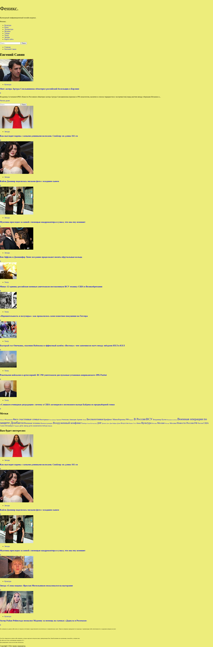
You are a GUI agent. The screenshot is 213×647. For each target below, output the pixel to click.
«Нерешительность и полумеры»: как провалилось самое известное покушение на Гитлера (44, 316)
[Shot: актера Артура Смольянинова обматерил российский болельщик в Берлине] (16, 81)
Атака (84, 419)
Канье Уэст (132, 423)
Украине (16, 426)
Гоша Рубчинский (92, 423)
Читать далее (5, 101)
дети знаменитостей (37, 426)
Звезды (7, 37)
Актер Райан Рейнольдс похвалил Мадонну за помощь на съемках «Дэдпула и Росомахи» (43, 620)
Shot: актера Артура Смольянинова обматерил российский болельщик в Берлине (39, 89)
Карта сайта (8, 39)
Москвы (173, 423)
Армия (79, 419)
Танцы (7, 33)
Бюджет (131, 419)
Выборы (84, 423)
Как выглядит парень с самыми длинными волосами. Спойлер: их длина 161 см (39, 136)
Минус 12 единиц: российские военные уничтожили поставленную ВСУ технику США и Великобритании (51, 286)
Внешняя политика (172, 419)
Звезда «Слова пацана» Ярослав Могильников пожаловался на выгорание (36, 585)
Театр (6, 35)
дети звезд (23, 426)
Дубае (118, 423)
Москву (167, 423)
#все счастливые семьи (26, 419)
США (206, 423)
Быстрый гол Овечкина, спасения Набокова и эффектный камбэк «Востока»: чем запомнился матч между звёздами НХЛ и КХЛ (62, 345)
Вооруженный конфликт (67, 422)
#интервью (44, 419)
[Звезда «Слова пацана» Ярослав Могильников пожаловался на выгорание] (16, 577)
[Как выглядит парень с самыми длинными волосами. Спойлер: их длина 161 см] (16, 128)
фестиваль (48, 426)
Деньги (104, 423)
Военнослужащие (46, 423)
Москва (154, 423)
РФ (195, 423)
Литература (8, 29)
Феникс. (9, 8)
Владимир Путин (160, 419)
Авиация (72, 419)
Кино (6, 27)
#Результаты (9, 419)
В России (140, 419)
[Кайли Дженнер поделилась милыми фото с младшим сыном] (16, 173)
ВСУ (149, 419)
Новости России (185, 423)
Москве (161, 423)
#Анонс (2, 419)
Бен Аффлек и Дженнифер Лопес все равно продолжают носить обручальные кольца (41, 257)
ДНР (99, 423)
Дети (108, 423)
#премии (58, 419)
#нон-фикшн (52, 419)
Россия (200, 423)
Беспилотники (95, 419)
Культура (7, 25)
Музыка (7, 31)
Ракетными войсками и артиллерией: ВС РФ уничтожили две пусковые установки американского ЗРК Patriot (53, 375)
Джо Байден (113, 423)
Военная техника (32, 423)
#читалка (65, 419)
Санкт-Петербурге (7, 426)
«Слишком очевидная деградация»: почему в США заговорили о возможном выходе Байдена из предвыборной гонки (57, 404)
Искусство (125, 423)
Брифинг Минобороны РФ (116, 419)
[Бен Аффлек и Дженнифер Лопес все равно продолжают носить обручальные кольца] (16, 249)
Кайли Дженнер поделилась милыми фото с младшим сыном (29, 181)
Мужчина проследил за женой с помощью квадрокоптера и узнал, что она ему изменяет (42, 222)
